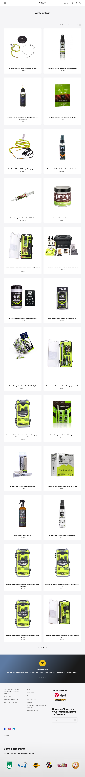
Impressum (30, 692)
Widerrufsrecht (31, 699)
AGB (28, 689)
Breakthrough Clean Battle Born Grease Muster (62, 117)
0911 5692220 (13, 703)
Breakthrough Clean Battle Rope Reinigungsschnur (23, 169)
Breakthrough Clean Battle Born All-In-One (22, 218)
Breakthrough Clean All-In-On (22, 535)
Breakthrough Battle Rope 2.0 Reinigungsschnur (23, 68)
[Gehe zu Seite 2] (47, 647)
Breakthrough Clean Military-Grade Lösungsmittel (62, 68)
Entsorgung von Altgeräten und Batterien (36, 706)
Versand (29, 702)
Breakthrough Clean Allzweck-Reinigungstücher (22, 318)
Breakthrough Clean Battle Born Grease (62, 218)
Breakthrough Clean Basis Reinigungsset (62, 435)
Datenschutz (31, 696)
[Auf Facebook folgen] (5, 729)
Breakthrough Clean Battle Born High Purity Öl (22, 386)
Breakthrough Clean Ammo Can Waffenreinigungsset (62, 267)
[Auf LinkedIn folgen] (14, 729)
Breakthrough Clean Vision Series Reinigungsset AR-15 (62, 386)
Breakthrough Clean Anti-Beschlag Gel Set (22, 486)
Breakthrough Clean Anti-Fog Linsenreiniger (62, 535)
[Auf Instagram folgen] (9, 729)
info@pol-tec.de (13, 699)
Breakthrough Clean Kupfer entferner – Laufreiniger (62, 169)
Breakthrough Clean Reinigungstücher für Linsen (62, 486)
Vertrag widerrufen (32, 710)
